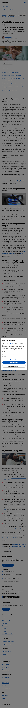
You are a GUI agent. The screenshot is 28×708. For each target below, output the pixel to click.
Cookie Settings (14, 360)
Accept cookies (14, 362)
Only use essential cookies (14, 366)
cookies (11, 343)
